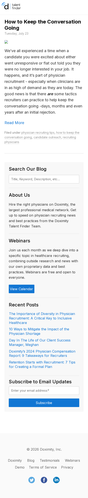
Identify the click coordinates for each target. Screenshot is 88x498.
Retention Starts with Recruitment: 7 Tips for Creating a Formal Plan (42, 364)
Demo (20, 467)
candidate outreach (47, 137)
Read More (14, 122)
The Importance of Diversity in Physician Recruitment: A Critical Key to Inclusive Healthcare (42, 318)
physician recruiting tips (37, 132)
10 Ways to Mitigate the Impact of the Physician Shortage (39, 331)
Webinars (72, 460)
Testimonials (50, 460)
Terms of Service (43, 467)
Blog (30, 460)
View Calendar (21, 289)
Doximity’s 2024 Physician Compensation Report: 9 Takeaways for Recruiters (42, 353)
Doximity (15, 460)
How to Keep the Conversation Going (42, 25)
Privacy (67, 467)
